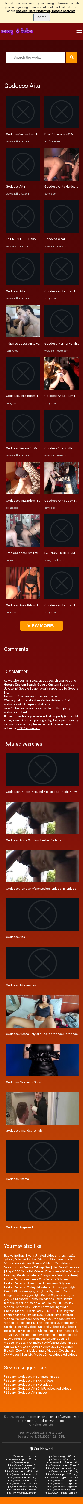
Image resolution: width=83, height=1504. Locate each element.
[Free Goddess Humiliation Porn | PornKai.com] (23, 546)
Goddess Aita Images (21, 985)
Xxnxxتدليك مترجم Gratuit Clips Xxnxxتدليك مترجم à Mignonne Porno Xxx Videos (39, 1297)
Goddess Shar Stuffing (59, 448)
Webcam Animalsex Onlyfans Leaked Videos (46, 1343)
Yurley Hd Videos (38, 1287)
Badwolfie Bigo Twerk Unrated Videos (30, 1255)
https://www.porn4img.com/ (62, 1489)
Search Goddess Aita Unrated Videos (33, 1377)
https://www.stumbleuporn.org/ (62, 1492)
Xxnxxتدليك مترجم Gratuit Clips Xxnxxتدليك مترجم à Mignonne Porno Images (40, 1291)
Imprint (42, 1417)
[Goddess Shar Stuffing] (61, 441)
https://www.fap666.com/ (21, 1468)
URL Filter (41, 1421)
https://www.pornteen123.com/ (61, 1471)
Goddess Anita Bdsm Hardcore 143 (30, 396)
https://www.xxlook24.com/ (21, 1492)
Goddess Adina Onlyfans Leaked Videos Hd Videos (41, 889)
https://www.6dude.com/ (21, 1465)
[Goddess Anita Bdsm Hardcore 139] (23, 493)
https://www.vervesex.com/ (21, 1477)
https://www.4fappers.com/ (21, 1456)
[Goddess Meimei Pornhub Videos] (61, 336)
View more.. (41, 625)
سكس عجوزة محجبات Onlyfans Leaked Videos (39, 1257)
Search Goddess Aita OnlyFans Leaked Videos (39, 1389)
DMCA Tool (57, 1421)
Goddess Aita (15, 187)
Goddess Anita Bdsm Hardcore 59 (29, 605)
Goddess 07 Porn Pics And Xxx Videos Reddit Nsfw (41, 792)
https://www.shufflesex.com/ (21, 1474)
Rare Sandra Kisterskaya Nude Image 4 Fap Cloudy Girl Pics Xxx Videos (38, 1303)
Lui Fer (8, 1279)
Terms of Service (59, 1417)
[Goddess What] (61, 232)
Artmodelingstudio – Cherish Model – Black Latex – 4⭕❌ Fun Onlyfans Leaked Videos (39, 1311)
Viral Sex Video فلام (66, 1267)
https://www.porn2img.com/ (62, 1483)
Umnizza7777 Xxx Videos (21, 1347)
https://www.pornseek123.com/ (62, 1465)
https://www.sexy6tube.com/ (61, 1459)
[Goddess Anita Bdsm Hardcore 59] (23, 598)
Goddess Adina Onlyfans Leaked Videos (33, 840)
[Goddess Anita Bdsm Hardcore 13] (61, 389)
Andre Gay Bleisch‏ (28, 1307)
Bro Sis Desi (35, 1315)
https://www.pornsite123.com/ (21, 1471)
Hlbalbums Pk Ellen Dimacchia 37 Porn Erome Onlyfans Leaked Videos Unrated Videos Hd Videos (40, 1325)
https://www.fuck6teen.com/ (62, 1462)
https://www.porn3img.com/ (62, 1486)
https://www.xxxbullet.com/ (21, 1480)
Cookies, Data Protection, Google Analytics (45, 11)
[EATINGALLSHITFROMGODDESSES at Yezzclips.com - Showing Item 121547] (61, 546)
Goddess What (54, 239)
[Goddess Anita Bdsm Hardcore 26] (61, 493)
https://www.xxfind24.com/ (21, 1489)
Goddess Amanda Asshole (24, 1131)
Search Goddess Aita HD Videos (29, 1385)
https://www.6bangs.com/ (21, 1462)
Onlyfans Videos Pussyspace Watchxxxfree (47, 1275)
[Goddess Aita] (23, 180)
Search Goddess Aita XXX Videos (30, 1381)
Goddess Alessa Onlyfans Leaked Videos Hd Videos (42, 1034)
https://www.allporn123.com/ (61, 1474)
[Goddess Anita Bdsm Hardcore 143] (23, 389)
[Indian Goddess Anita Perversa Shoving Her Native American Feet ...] (23, 336)
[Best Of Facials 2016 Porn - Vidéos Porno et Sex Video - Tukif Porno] (61, 127)
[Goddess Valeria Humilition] (23, 127)
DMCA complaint (28, 728)
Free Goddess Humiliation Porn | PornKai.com (37, 553)
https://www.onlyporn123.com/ (61, 1477)
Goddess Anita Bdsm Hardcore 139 (30, 501)
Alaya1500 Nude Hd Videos (24, 1271)
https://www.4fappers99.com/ (21, 1459)
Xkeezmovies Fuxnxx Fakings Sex (27, 1267)
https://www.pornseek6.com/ (61, 1468)
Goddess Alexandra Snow (24, 1082)
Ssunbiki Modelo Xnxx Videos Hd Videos (49, 1354)
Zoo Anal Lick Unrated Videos (36, 1351)
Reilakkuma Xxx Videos (20, 1331)
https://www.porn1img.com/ (62, 1480)
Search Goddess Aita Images (27, 1392)
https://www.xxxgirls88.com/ (61, 1456)
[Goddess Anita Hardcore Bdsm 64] (61, 180)
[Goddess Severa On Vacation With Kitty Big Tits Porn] (23, 441)
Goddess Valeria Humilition (24, 134)
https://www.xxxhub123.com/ (21, 1483)
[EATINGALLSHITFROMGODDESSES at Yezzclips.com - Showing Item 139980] (23, 232)
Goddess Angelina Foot (22, 1227)
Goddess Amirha (17, 1179)
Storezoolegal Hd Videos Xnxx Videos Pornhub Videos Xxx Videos (39, 1261)
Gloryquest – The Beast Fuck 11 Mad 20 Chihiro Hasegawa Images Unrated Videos (41, 1333)
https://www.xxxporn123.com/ (21, 1486)
